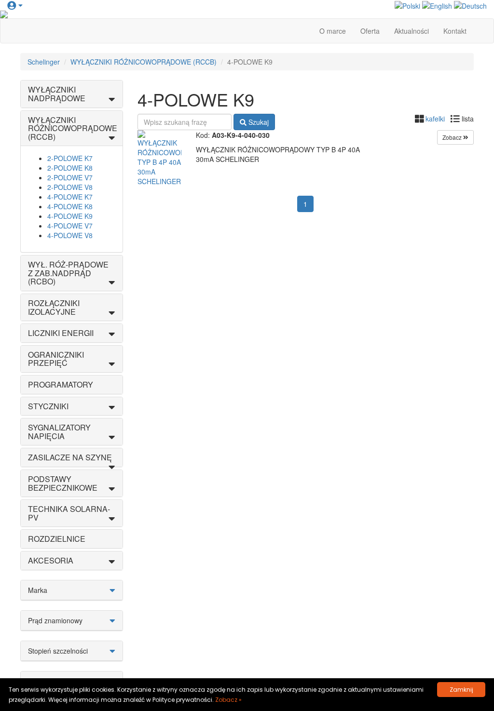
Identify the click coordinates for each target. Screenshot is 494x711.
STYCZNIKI (48, 406)
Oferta (370, 31)
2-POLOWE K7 (70, 158)
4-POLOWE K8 (70, 206)
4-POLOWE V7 (70, 225)
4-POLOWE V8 (70, 235)
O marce (332, 31)
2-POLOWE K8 (70, 168)
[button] (14, 5)
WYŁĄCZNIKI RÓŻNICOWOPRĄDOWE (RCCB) (143, 62)
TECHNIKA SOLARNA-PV (69, 513)
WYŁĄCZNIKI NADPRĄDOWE (56, 94)
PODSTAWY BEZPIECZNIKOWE (62, 483)
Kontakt (455, 31)
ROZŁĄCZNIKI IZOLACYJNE (54, 307)
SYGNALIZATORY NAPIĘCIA (59, 432)
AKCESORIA (50, 560)
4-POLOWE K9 (70, 216)
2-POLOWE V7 (70, 177)
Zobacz (452, 137)
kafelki (435, 118)
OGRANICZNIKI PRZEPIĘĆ (56, 359)
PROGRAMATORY (60, 384)
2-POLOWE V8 (70, 187)
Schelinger (43, 62)
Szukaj (258, 122)
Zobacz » (228, 700)
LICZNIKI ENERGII (61, 332)
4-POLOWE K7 (70, 196)
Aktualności (411, 31)
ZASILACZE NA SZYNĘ (70, 457)
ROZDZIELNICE (56, 538)
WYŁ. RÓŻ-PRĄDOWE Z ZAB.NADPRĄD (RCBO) (68, 273)
